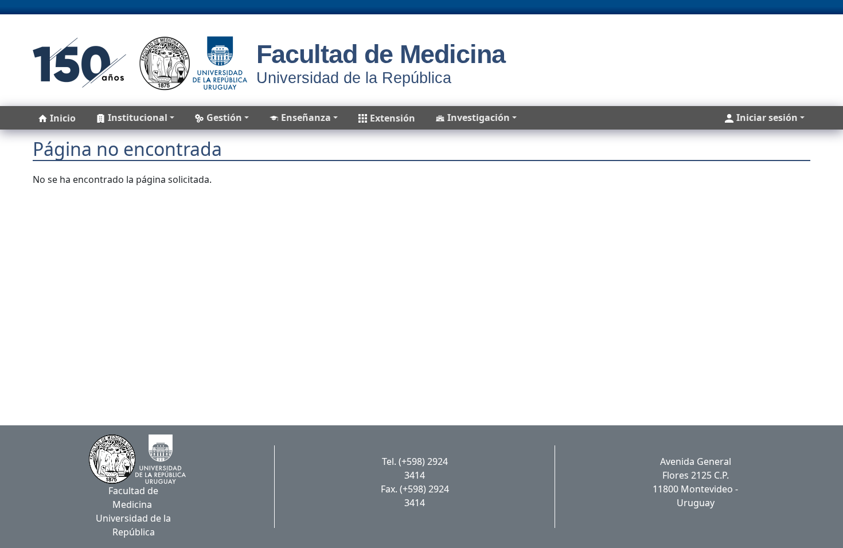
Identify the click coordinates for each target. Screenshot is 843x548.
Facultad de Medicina (380, 54)
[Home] (136, 63)
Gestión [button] (224, 117)
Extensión (392, 118)
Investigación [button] (478, 117)
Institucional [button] (137, 117)
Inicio (63, 118)
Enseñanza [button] (306, 117)
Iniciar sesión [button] (767, 117)
